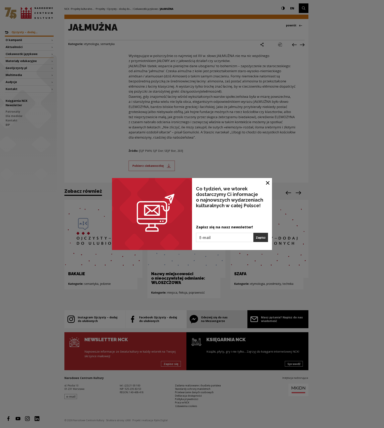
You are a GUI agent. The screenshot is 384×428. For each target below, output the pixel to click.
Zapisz (261, 237)
